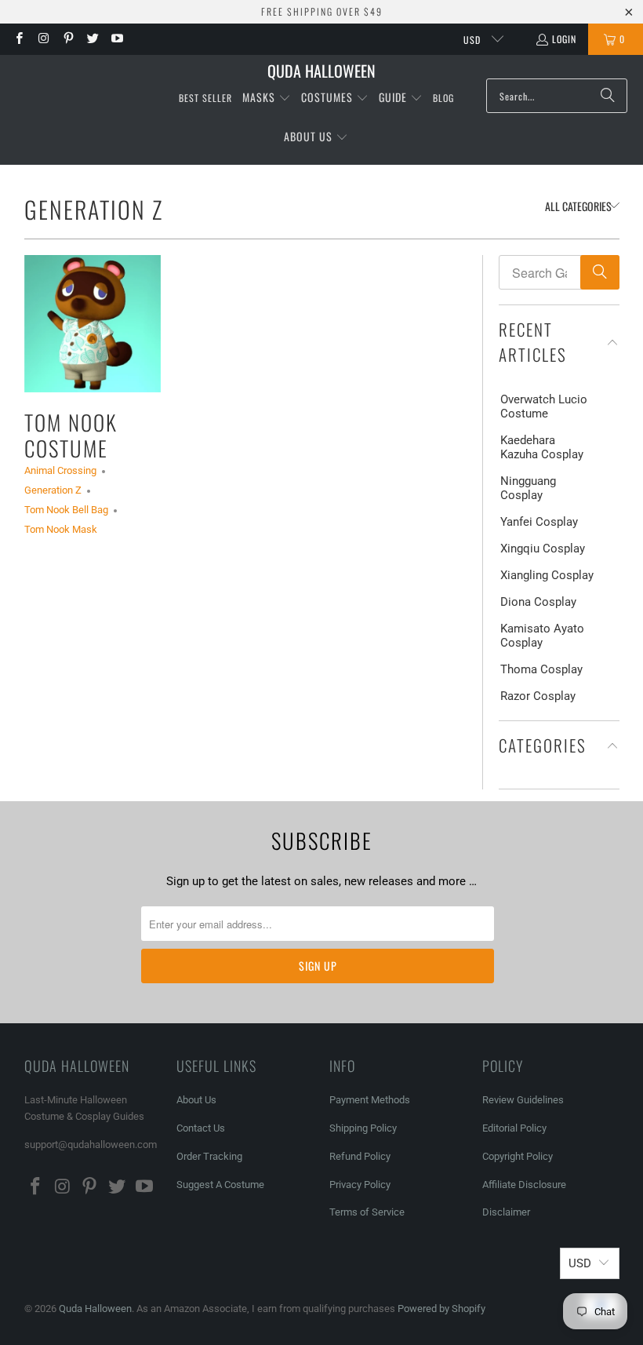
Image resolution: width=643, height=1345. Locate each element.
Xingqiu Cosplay (542, 548)
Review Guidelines (523, 1100)
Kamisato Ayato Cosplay (542, 635)
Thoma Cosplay (541, 669)
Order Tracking (209, 1156)
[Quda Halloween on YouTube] (116, 39)
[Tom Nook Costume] (93, 323)
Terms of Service (367, 1212)
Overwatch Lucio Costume (543, 406)
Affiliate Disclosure (524, 1184)
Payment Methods (369, 1100)
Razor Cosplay (538, 696)
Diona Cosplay (538, 602)
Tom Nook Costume (71, 434)
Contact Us (200, 1128)
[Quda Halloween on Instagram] (42, 39)
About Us (196, 1100)
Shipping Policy (363, 1128)
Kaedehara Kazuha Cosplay (541, 447)
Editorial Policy (515, 1128)
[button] (266, 98)
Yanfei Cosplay (539, 522)
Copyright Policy (517, 1156)
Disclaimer (506, 1212)
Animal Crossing (60, 470)
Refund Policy (360, 1156)
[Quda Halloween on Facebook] (18, 39)
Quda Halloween (95, 1308)
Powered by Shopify (441, 1308)
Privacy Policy (360, 1184)
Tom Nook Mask (60, 529)
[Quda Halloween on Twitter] (92, 39)
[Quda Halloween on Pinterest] (67, 39)
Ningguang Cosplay (528, 488)
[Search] (607, 95)
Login (564, 39)
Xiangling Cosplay (547, 575)
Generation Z (93, 209)
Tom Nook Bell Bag (66, 510)
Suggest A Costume (220, 1184)
